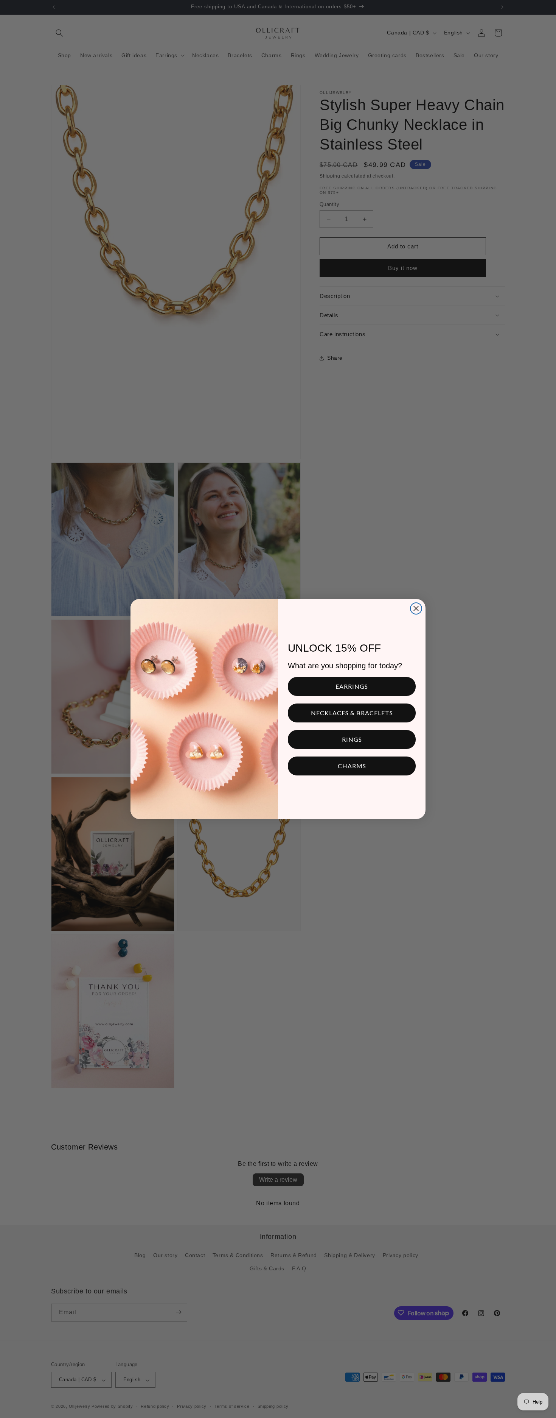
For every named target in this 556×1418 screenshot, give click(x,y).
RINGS (352, 739)
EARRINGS (351, 686)
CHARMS (352, 765)
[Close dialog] (416, 608)
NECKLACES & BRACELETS (352, 712)
